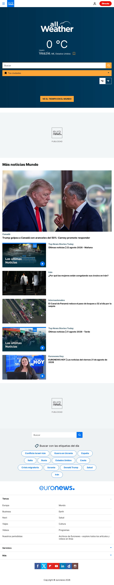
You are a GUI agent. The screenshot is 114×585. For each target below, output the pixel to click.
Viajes (5, 524)
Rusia (44, 460)
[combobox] (57, 65)
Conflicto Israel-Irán (35, 453)
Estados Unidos (64, 460)
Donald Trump (71, 467)
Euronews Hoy (56, 356)
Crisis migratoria (30, 467)
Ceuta (83, 460)
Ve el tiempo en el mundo (57, 99)
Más (4, 555)
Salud (90, 467)
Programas (64, 530)
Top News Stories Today (60, 244)
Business (6, 511)
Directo (105, 3)
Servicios (6, 548)
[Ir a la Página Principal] (10, 3)
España (85, 453)
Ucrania (51, 467)
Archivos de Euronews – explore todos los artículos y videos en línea (84, 537)
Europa (5, 505)
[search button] (109, 65)
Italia (30, 460)
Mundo (62, 505)
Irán (50, 272)
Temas (5, 498)
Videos (5, 530)
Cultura (62, 524)
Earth (61, 511)
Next (4, 517)
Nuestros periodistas (12, 536)
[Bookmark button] (73, 53)
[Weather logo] (57, 27)
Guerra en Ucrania (63, 453)
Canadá (6, 234)
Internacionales (56, 300)
